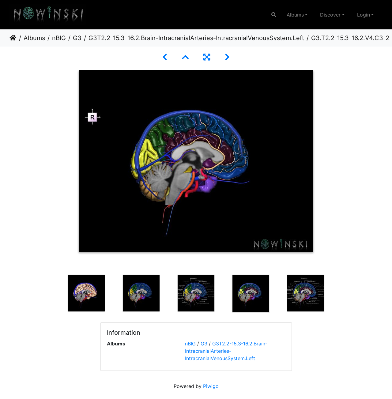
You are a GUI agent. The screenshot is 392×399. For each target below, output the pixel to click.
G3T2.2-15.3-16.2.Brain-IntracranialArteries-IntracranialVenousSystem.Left (196, 38)
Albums (295, 15)
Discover (330, 15)
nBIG (59, 38)
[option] (86, 293)
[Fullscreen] (206, 57)
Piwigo (211, 386)
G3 (77, 38)
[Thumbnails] (185, 57)
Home (13, 38)
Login (363, 15)
